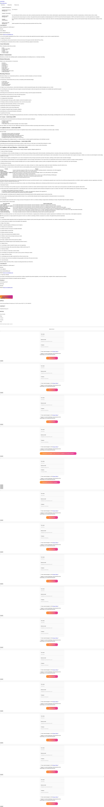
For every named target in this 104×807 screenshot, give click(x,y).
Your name (42, 334)
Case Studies (2, 314)
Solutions (3, 4)
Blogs (1, 316)
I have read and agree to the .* (50, 351)
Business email (43, 339)
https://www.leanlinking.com (8, 34)
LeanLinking (2, 1)
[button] (3, 5)
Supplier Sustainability (5, 20)
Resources (17, 4)
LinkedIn (1, 319)
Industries (10, 4)
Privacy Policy (55, 351)
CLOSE (1, 360)
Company (42, 376)
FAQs (1, 321)
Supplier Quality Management (5, 16)
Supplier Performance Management (6, 10)
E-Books (1, 317)
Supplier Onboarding (6, 13)
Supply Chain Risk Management (5, 23)
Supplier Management (6, 7)
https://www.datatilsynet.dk (7, 287)
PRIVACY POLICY (51, 329)
